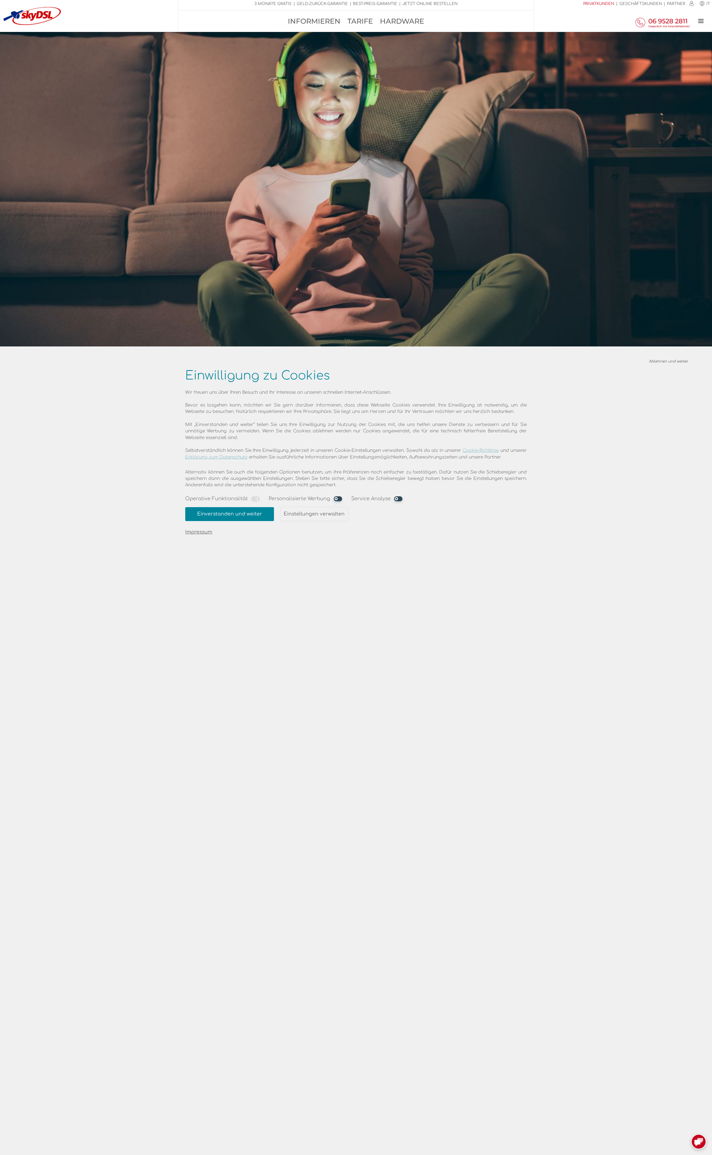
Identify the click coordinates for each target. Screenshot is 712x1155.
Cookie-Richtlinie (481, 450)
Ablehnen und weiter (668, 361)
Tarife (360, 21)
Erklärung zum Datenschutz (216, 457)
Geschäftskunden (640, 4)
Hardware (402, 21)
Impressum (198, 532)
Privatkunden (598, 4)
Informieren (314, 21)
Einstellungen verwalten (314, 514)
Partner (676, 4)
